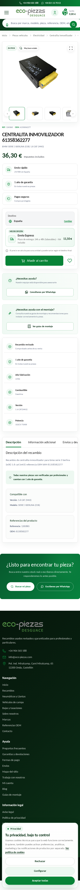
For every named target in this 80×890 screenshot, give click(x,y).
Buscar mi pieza (22, 586)
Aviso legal (8, 812)
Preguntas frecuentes (14, 748)
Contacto (7, 731)
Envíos (5, 766)
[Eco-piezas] (30, 12)
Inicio (5, 684)
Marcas (6, 719)
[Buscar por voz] (7, 25)
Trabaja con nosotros (13, 777)
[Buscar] (73, 24)
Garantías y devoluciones (15, 754)
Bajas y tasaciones (12, 708)
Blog (4, 789)
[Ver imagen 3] (53, 113)
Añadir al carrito (37, 260)
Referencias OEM (11, 725)
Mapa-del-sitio (10, 771)
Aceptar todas (40, 880)
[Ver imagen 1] (17, 113)
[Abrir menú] (6, 13)
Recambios (8, 690)
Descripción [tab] (13, 442)
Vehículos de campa (13, 702)
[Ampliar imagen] (71, 48)
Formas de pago (11, 760)
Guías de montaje (11, 794)
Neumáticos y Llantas (13, 696)
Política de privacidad (13, 817)
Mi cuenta (7, 783)
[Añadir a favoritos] (70, 261)
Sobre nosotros (10, 713)
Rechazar (40, 861)
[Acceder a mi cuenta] (55, 13)
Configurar (40, 871)
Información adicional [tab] (42, 442)
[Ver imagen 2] (35, 113)
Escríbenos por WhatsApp (57, 586)
